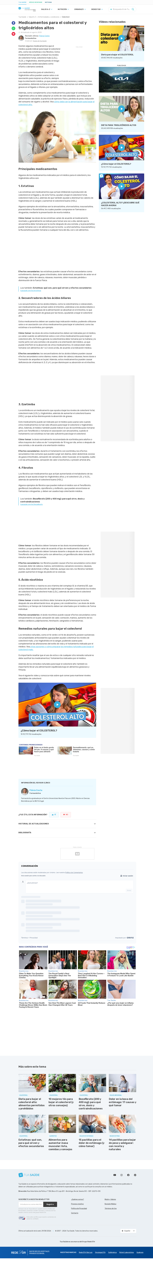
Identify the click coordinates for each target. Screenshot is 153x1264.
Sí (55, 815)
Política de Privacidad (79, 1208)
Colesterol (65, 17)
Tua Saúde (22, 2)
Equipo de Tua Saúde (40, 41)
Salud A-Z (32, 17)
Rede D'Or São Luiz (85, 1252)
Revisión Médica (110, 1204)
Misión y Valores (110, 1199)
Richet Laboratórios (126, 1252)
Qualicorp (140, 1252)
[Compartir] (13, 23)
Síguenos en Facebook (128, 1175)
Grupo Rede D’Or (88, 1242)
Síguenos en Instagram (121, 1175)
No (67, 815)
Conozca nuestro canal (115, 1175)
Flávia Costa (36, 790)
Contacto (74, 1213)
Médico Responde (35, 2)
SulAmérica (112, 1252)
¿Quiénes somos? (77, 1199)
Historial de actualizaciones (33, 824)
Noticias (48, 2)
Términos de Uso (111, 1208)
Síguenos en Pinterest (135, 1175)
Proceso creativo (77, 1204)
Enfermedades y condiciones (48, 17)
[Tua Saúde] (27, 8)
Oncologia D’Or (100, 1252)
